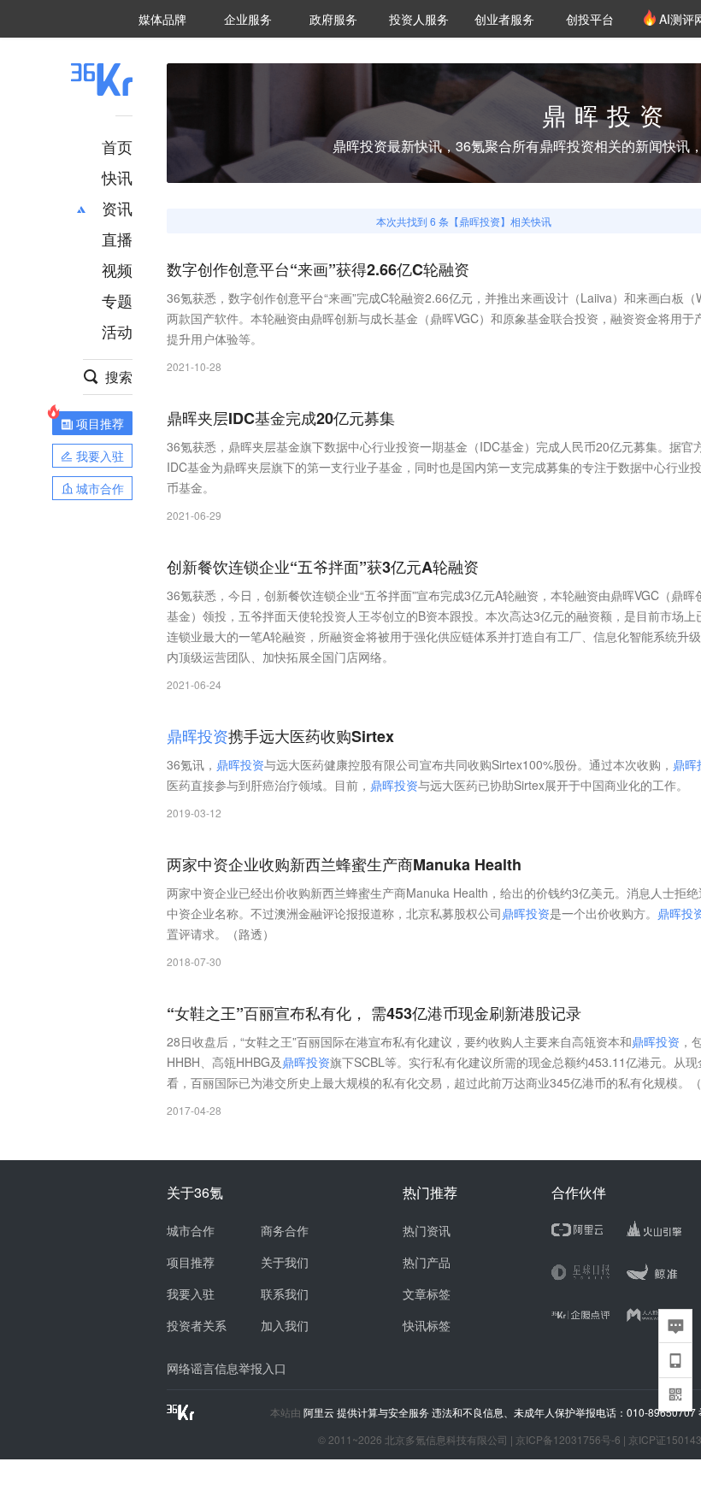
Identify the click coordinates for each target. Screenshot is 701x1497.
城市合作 (191, 1230)
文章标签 (427, 1293)
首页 (117, 146)
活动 (117, 331)
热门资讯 (427, 1230)
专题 (117, 300)
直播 (117, 238)
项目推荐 (191, 1261)
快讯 (117, 177)
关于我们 (285, 1261)
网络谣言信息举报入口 (226, 1367)
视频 (117, 269)
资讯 (117, 208)
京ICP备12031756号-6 (568, 1439)
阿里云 (320, 1412)
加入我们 (285, 1325)
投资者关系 (197, 1325)
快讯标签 (427, 1325)
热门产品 (427, 1261)
